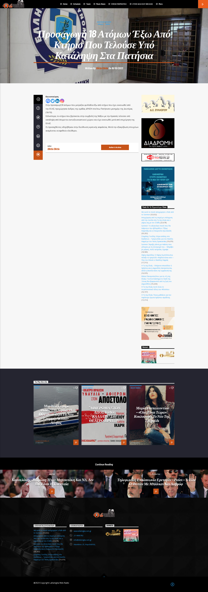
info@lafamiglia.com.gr (82, 540)
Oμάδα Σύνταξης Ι (89, 441)
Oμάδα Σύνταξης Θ (42, 441)
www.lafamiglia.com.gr (82, 531)
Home (65, 4)
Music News (100, 4)
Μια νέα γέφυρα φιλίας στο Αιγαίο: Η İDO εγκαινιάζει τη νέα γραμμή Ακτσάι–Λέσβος (56, 414)
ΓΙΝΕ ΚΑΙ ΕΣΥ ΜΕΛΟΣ (142, 4)
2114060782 (78, 535)
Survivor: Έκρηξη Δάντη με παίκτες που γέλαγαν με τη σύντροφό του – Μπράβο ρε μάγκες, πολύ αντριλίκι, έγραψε (157, 247)
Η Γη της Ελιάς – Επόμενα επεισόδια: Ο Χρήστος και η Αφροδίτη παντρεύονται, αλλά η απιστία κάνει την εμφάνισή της (156, 268)
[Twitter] (53, 101)
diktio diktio (102, 68)
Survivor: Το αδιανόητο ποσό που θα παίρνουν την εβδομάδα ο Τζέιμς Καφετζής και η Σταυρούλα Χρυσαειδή (156, 228)
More (160, 4)
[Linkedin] (57, 101)
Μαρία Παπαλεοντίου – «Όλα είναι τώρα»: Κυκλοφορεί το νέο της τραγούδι (152, 414)
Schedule (76, 4)
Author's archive (115, 147)
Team (88, 4)
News (108, 24)
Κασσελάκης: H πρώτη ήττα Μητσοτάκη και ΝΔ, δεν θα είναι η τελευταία (53, 481)
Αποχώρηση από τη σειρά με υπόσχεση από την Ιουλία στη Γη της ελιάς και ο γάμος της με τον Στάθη (156, 220)
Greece (100, 24)
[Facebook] (48, 101)
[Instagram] (62, 101)
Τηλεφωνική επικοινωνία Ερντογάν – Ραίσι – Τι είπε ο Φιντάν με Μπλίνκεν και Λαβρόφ (156, 481)
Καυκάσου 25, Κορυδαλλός (84, 544)
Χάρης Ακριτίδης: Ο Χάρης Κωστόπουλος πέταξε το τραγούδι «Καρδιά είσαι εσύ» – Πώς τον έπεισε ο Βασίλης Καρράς (157, 257)
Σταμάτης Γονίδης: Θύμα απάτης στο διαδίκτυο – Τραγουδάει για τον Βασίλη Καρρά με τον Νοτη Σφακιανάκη (157, 239)
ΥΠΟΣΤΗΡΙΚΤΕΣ (119, 4)
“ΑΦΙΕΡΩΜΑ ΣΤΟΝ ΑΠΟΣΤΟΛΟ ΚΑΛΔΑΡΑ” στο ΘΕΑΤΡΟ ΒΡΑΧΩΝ (104, 414)
